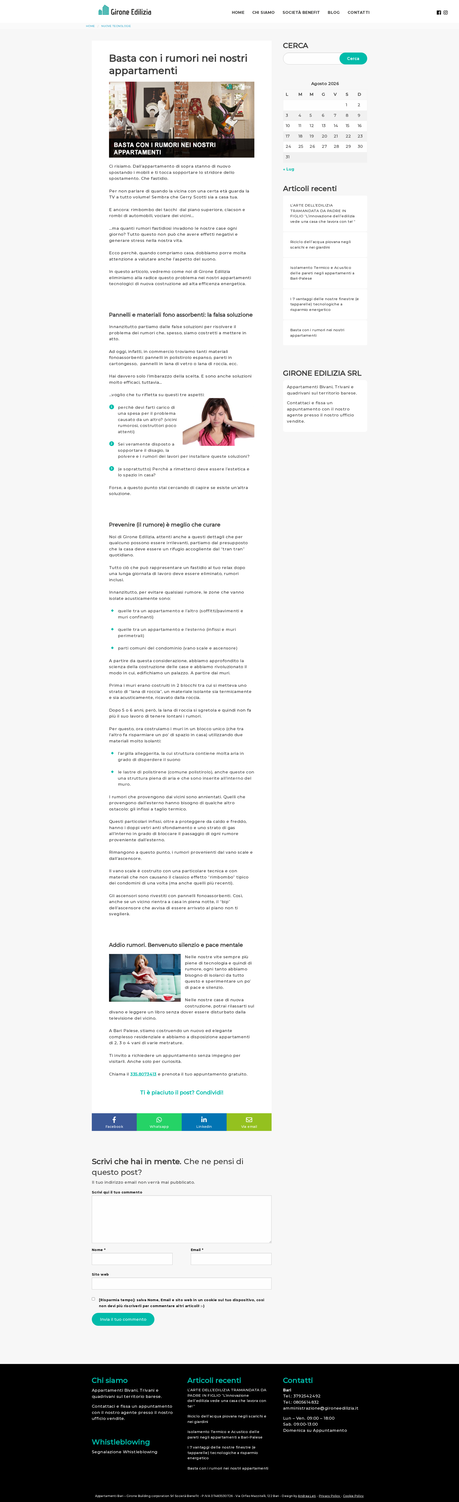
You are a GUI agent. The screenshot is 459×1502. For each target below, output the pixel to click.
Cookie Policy (353, 1496)
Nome (99, 1250)
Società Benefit (301, 12)
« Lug (288, 169)
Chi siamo (263, 12)
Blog (334, 12)
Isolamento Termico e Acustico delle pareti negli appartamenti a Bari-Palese (322, 273)
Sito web (100, 1274)
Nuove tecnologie (116, 26)
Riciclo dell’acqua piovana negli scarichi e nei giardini (320, 245)
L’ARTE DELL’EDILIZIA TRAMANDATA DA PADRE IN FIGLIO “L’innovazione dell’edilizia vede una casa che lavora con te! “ (322, 213)
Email (197, 1250)
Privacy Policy (330, 1496)
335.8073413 (143, 1074)
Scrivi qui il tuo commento (117, 1192)
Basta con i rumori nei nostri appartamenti (317, 333)
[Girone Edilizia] (124, 9)
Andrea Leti (307, 1496)
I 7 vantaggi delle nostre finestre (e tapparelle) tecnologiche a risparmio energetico (324, 304)
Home (238, 12)
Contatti (359, 12)
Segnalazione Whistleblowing (124, 1451)
